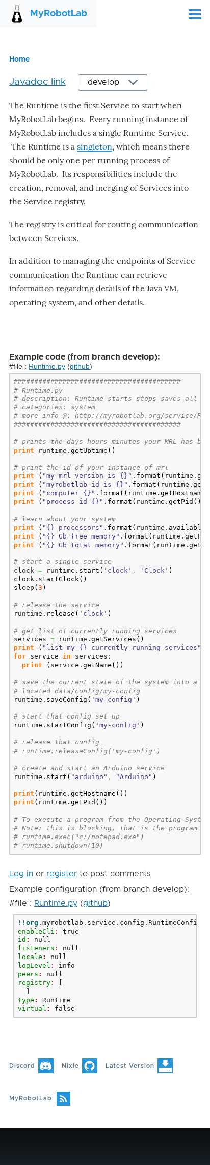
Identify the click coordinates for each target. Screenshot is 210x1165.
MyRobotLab (58, 13)
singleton (94, 146)
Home (19, 59)
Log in (21, 874)
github (80, 366)
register (61, 874)
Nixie (70, 1066)
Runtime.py (47, 366)
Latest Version (130, 1066)
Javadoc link (37, 82)
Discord (22, 1066)
